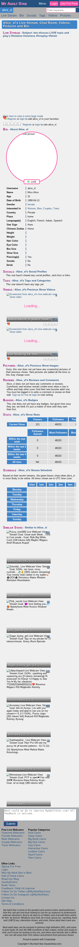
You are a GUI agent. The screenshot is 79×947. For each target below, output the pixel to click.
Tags (42, 15)
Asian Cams (35, 835)
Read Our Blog (10, 878)
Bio (21, 15)
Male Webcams (10, 838)
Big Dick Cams (36, 842)
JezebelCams (9, 882)
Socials (31, 15)
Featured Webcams (12, 832)
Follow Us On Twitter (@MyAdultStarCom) (25, 891)
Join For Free (69, 3)
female (31, 204)
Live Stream (9, 15)
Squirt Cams (35, 854)
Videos (52, 15)
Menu (42, 3)
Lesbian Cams (36, 851)
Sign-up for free (20, 394)
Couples (47, 208)
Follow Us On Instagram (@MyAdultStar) (25, 894)
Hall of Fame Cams (12, 875)
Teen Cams (34, 857)
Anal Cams (34, 832)
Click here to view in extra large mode (23, 116)
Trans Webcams (10, 845)
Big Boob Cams (37, 838)
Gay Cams (34, 845)
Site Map (6, 900)
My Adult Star (14, 3)
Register (11, 119)
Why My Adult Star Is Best (16, 872)
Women (32, 208)
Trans (56, 208)
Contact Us (7, 897)
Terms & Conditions (12, 903)
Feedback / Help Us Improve (18, 888)
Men (39, 208)
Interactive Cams (38, 848)
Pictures (65, 15)
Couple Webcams (11, 842)
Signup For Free (11, 866)
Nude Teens (8, 885)
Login (54, 3)
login (22, 119)
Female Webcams (12, 835)
